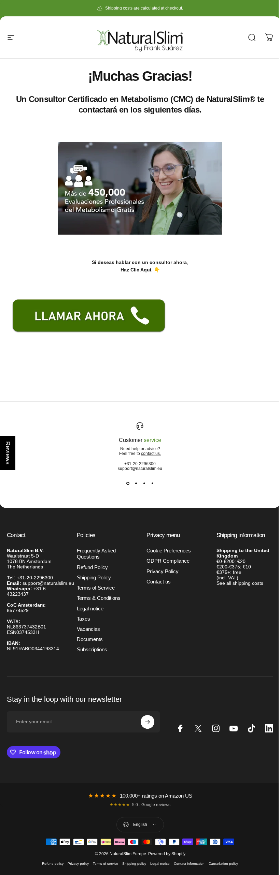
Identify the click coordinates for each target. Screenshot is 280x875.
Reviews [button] (7, 452)
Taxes (83, 619)
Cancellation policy (223, 863)
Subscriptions (92, 649)
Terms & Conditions (99, 598)
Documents (90, 639)
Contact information (189, 863)
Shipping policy (134, 863)
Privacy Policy (162, 571)
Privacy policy (78, 863)
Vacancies (88, 629)
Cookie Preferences (168, 550)
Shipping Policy (94, 577)
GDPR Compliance (168, 561)
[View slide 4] (152, 483)
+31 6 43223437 (26, 591)
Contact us (158, 581)
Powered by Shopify (166, 853)
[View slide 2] (136, 483)
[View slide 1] (128, 483)
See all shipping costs (239, 583)
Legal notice (90, 608)
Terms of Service (96, 588)
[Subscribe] (147, 722)
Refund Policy (92, 567)
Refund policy (53, 863)
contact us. (151, 453)
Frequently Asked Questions (96, 554)
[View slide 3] (144, 483)
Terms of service (105, 863)
